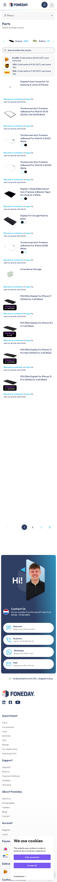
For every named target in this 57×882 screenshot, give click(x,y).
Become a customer (13, 99)
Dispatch (6, 767)
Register (6, 830)
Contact (6, 816)
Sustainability (8, 803)
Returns (6, 771)
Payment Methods (11, 776)
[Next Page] (41, 527)
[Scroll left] (4, 42)
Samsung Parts (9, 753)
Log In (5, 834)
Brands (5, 744)
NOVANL (6, 735)
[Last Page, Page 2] (49, 527)
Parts (4, 722)
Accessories (8, 727)
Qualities (6, 780)
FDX (4, 740)
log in (28, 99)
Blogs (4, 811)
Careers (6, 807)
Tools (4, 731)
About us (6, 798)
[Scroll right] (53, 42)
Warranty (6, 784)
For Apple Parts (9, 749)
